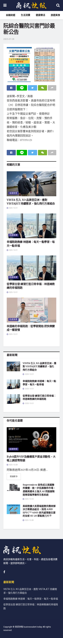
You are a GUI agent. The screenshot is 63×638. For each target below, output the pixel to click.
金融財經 (10, 15)
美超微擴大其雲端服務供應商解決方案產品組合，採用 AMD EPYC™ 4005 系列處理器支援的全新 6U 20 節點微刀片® (39, 510)
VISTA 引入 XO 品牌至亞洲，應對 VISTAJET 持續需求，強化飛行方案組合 (39, 366)
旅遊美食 (55, 15)
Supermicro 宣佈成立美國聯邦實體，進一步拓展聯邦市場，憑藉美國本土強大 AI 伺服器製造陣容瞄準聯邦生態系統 (39, 489)
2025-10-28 (13, 465)
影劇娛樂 (13, 235)
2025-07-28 (8, 39)
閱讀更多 (14, 476)
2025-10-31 (13, 208)
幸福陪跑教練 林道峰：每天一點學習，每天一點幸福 (39, 383)
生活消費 (25, 15)
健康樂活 (40, 15)
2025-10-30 (29, 499)
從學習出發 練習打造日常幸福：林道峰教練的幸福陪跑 (39, 397)
